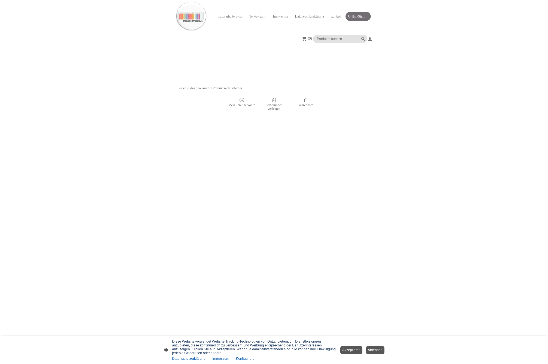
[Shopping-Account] (369, 39)
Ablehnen (375, 350)
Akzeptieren (351, 350)
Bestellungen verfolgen (274, 106)
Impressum (220, 358)
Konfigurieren (246, 358)
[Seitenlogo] (191, 16)
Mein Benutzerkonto (242, 105)
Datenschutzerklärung (189, 358)
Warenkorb (306, 105)
